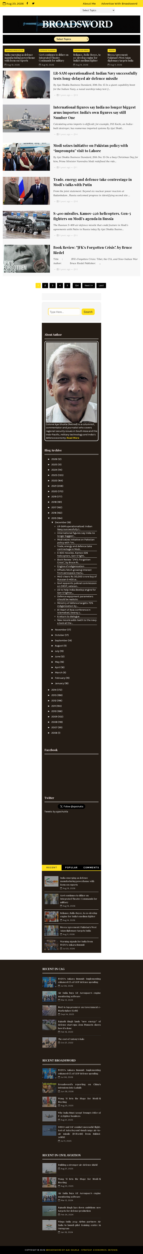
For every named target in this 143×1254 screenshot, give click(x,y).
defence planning (48, 50)
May (57, 661)
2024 (54, 469)
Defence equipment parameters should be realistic (75, 598)
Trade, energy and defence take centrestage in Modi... (74, 548)
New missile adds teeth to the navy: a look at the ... (77, 622)
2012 (54, 700)
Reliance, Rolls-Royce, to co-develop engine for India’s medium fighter (87, 57)
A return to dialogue (68, 616)
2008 (54, 722)
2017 (54, 507)
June (58, 656)
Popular (71, 867)
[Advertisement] (71, 774)
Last (101, 285)
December (61, 522)
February (60, 677)
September (61, 640)
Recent (51, 867)
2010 (54, 711)
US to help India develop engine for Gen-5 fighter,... (76, 591)
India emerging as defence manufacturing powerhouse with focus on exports (20, 57)
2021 (54, 485)
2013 (54, 695)
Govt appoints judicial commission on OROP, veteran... (77, 585)
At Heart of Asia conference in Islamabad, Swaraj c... (74, 611)
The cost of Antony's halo (71, 1038)
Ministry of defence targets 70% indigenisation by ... (75, 604)
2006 (54, 732)
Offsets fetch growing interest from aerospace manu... (74, 571)
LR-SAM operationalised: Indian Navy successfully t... (74, 528)
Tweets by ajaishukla (56, 811)
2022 (54, 480)
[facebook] (27, 3)
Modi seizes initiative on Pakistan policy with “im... (76, 541)
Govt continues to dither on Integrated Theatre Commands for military (53, 57)
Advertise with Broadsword (119, 3)
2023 (54, 475)
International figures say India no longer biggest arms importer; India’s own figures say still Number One (94, 112)
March (59, 672)
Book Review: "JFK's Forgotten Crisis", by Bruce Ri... (74, 561)
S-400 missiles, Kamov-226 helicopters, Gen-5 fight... (72, 554)
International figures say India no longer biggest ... (76, 534)
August (59, 645)
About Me (89, 3)
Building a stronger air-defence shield (77, 1164)
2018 (54, 502)
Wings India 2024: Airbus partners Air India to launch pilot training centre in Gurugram (79, 1225)
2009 (54, 716)
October (60, 635)
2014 (54, 689)
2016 (54, 512)
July (57, 651)
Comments (91, 867)
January (60, 683)
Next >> (89, 285)
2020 (54, 491)
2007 (54, 727)
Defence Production (14, 50)
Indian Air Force (81, 50)
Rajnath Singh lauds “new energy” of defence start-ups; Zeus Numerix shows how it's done (79, 1025)
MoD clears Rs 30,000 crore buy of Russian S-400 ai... (77, 578)
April (58, 667)
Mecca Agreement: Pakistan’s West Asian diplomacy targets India (120, 57)
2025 (54, 464)
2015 (54, 518)
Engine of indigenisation (70, 566)
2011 (53, 706)
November (61, 629)
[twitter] (33, 3)
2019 (54, 496)
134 (77, 285)
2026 (54, 459)
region (112, 50)
